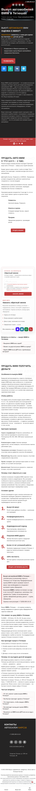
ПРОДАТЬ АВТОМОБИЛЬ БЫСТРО (17, 571)
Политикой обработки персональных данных (17, 284)
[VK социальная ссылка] (19, 5)
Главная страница (6, 17)
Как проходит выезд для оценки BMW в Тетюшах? (15, 718)
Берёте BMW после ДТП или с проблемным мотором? (16, 352)
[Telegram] (22, 329)
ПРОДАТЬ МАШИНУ (18, 230)
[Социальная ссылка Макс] (13, 5)
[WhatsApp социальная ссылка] (16, 5)
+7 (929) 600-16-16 (30, 1)
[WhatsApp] (26, 329)
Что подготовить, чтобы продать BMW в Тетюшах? (16, 713)
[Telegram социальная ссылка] (22, 5)
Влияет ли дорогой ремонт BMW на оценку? (17, 348)
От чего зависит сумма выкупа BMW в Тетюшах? (15, 704)
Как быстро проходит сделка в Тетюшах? (17, 709)
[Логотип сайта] (4, 1)
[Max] (17, 329)
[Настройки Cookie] (31, 782)
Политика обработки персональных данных (11, 785)
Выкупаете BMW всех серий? (13, 345)
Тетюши (15, 17)
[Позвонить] (31, 329)
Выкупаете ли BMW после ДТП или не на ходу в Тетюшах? (17, 723)
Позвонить (8, 61)
